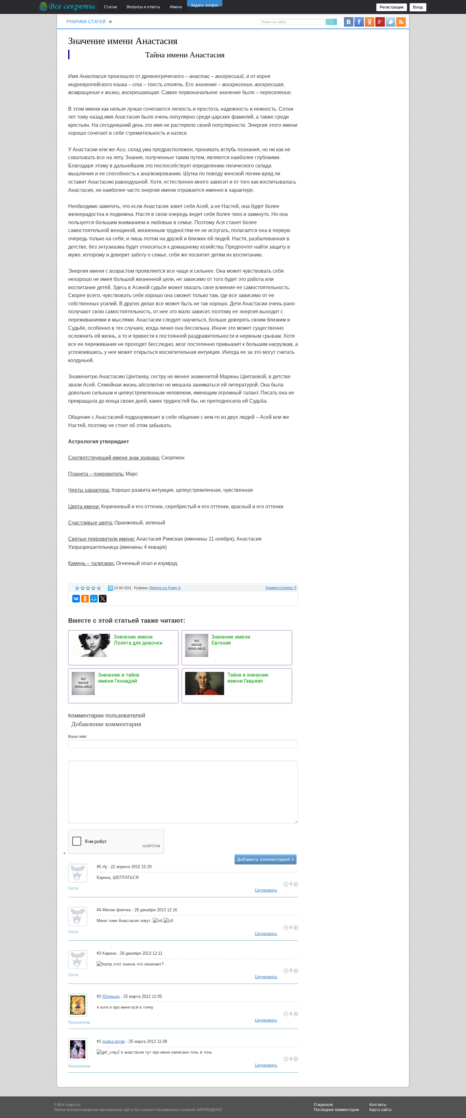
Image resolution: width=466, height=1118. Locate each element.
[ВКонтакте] (76, 598)
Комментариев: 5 (281, 588)
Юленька (111, 996)
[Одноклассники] (85, 598)
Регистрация (392, 7)
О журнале (323, 1104)
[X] (103, 598)
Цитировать (266, 890)
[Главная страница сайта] (68, 6)
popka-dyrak (113, 1041)
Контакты (377, 1104)
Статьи (110, 7)
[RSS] (401, 21)
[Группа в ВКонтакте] (348, 21)
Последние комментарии (336, 1110)
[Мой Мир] (94, 598)
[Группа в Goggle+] (380, 21)
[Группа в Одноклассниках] (369, 21)
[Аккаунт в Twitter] (390, 21)
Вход (418, 7)
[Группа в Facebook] (359, 21)
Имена (176, 7)
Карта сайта (380, 1110)
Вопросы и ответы (143, 7)
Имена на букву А (165, 588)
